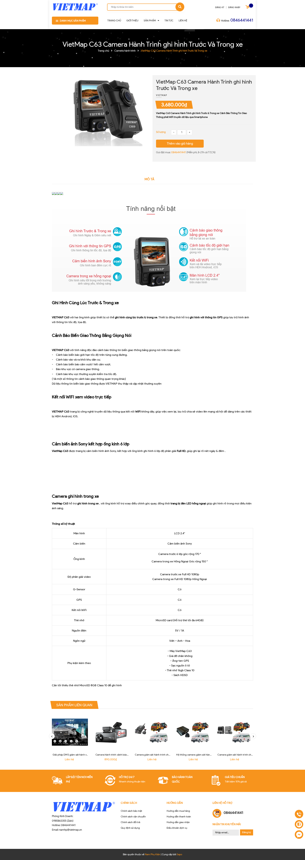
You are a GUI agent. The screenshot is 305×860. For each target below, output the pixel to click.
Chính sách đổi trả (130, 822)
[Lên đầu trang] (298, 852)
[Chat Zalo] (299, 824)
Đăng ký (246, 832)
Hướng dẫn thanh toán (179, 816)
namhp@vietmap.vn (70, 829)
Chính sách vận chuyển (133, 816)
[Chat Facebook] (299, 834)
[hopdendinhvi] (75, 6)
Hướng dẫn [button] (175, 803)
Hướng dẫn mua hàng (178, 810)
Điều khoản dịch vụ (177, 827)
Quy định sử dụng (130, 827)
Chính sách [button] (129, 803)
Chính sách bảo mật (131, 810)
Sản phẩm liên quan (74, 705)
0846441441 (241, 20)
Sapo (179, 854)
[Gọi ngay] (299, 814)
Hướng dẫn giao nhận (178, 822)
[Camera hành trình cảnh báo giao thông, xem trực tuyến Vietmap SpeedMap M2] (111, 732)
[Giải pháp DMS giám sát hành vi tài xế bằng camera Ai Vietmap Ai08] (70, 732)
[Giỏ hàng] (248, 7)
